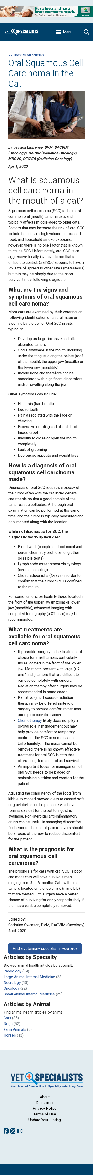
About (45, 1097)
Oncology (11, 988)
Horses (10, 1035)
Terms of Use (44, 1114)
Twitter (13, 1131)
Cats (7, 1018)
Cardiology (12, 971)
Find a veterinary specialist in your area (45, 948)
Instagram (19, 1131)
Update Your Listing (44, 1120)
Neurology (12, 982)
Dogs (8, 1023)
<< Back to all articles (26, 55)
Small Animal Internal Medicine (29, 994)
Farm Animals (15, 1029)
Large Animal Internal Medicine (29, 977)
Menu (67, 32)
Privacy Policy (45, 1108)
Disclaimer (45, 1102)
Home (21, 32)
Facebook (6, 1131)
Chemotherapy (30, 720)
